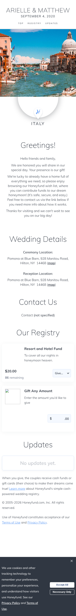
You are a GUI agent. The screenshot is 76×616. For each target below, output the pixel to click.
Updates (51, 23)
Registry (34, 23)
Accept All (62, 584)
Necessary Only (62, 592)
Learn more (17, 489)
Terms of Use (11, 522)
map (51, 263)
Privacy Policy (37, 522)
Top (21, 23)
